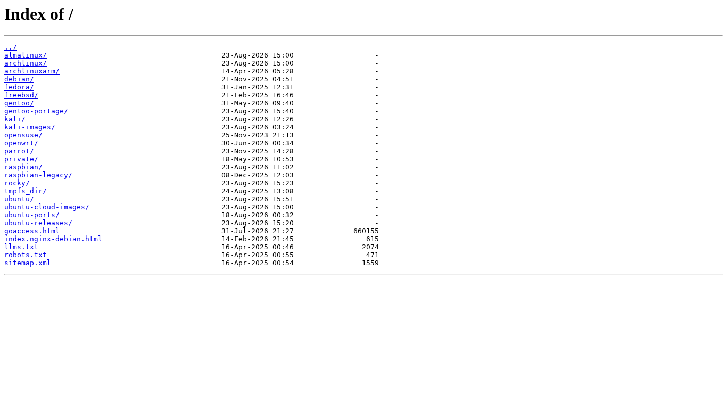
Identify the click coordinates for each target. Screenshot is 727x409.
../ (10, 47)
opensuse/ (23, 135)
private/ (21, 159)
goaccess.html (32, 231)
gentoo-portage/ (36, 111)
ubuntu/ (19, 199)
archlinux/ (25, 63)
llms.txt (21, 247)
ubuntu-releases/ (38, 223)
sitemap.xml (27, 263)
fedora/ (19, 87)
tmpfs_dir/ (25, 191)
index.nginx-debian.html (53, 239)
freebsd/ (21, 95)
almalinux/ (25, 55)
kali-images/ (29, 127)
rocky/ (17, 183)
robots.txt (25, 255)
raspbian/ (23, 167)
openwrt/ (21, 143)
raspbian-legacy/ (38, 175)
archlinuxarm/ (32, 71)
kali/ (15, 119)
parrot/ (19, 151)
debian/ (19, 79)
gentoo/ (19, 103)
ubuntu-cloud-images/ (46, 207)
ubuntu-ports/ (32, 215)
